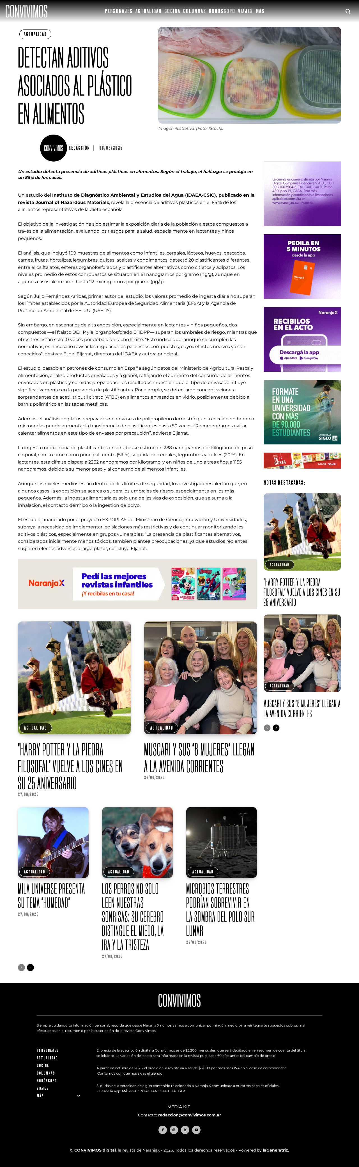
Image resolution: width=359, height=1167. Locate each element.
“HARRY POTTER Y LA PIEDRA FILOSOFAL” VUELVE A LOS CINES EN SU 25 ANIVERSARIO (70, 766)
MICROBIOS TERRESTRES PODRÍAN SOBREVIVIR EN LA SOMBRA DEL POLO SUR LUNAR (220, 909)
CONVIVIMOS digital (95, 1150)
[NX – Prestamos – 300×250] (302, 376)
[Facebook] (162, 1130)
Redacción (79, 148)
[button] (347, 11)
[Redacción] (54, 148)
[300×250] (302, 303)
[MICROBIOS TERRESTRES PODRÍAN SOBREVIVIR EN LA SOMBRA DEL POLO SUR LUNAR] (221, 842)
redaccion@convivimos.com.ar (189, 1115)
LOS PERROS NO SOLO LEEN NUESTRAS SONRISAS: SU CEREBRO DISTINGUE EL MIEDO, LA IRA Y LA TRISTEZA (133, 916)
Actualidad (35, 34)
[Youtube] (196, 1130)
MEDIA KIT (179, 1106)
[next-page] (30, 967)
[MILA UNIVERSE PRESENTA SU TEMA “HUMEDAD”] (53, 842)
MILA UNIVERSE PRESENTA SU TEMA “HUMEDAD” (51, 895)
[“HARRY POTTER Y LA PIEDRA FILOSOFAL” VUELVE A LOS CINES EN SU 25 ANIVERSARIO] (74, 677)
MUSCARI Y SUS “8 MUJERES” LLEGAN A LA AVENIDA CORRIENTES (199, 757)
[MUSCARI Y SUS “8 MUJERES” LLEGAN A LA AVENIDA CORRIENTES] (200, 677)
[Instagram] (174, 1130)
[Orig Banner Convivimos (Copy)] (302, 473)
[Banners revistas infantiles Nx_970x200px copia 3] (137, 613)
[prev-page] (21, 967)
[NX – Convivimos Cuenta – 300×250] (302, 230)
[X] (185, 1130)
